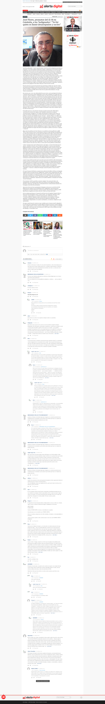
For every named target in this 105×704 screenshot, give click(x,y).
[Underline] (32, 254)
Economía (48, 12)
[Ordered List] (35, 254)
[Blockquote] (38, 254)
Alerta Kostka (78, 12)
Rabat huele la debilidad (32, 10)
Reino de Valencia (58, 14)
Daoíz (43, 384)
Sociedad (42, 12)
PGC (40, 353)
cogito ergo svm (43, 366)
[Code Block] (40, 254)
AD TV (80, 14)
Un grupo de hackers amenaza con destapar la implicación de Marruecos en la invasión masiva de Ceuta (27, 232)
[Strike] (33, 254)
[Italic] (30, 254)
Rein (41, 585)
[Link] (42, 254)
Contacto (45, 0)
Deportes (53, 12)
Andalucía (38, 14)
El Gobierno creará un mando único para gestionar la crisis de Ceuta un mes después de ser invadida (37, 232)
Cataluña (46, 14)
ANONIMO (41, 577)
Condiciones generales (39, 0)
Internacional (36, 12)
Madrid (34, 14)
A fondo (59, 12)
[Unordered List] (37, 254)
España (30, 12)
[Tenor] (47, 254)
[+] (45, 254)
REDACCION (54, 16)
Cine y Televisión (70, 12)
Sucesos (64, 12)
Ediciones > (29, 14)
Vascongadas (67, 14)
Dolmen (40, 301)
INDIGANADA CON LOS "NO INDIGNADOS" (47, 426)
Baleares (42, 14)
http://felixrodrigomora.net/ (33, 294)
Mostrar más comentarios (42, 681)
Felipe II (42, 619)
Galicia (63, 14)
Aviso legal (32, 0)
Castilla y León (51, 14)
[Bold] (28, 254)
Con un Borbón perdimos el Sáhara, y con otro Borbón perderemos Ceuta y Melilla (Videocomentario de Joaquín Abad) (47, 233)
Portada (25, 12)
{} (43, 254)
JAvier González (31, 651)
